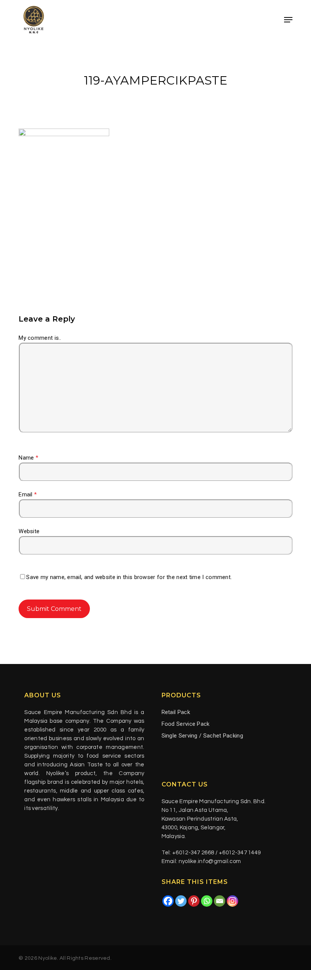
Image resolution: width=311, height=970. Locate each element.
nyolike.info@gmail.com (210, 861)
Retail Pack (176, 712)
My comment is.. (40, 337)
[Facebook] (168, 901)
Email (28, 494)
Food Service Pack (186, 723)
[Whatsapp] (206, 901)
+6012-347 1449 (240, 852)
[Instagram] (232, 901)
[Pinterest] (193, 901)
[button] (288, 20)
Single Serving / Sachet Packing (202, 735)
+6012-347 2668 (193, 852)
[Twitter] (181, 901)
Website (29, 531)
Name (28, 457)
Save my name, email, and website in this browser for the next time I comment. (129, 577)
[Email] (219, 901)
